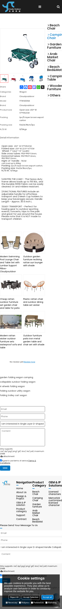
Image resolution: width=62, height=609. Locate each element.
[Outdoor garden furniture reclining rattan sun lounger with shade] (34, 242)
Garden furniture (37, 505)
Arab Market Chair (36, 513)
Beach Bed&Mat (37, 520)
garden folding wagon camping (16, 377)
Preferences (38, 603)
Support (20, 515)
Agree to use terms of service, (18, 461)
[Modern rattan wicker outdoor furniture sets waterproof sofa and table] (11, 322)
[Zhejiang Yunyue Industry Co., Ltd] (12, 6)
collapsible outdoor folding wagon (18, 381)
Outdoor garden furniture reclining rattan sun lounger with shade (33, 261)
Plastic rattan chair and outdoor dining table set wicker (33, 302)
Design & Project (21, 497)
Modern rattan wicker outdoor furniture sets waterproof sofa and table (11, 341)
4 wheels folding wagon (12, 386)
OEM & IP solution (21, 504)
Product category (21, 510)
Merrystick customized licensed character (55, 501)
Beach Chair (35, 493)
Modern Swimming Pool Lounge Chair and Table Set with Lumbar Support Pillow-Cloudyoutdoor (10, 264)
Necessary (12, 603)
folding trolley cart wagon (13, 395)
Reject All (14, 597)
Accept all (47, 597)
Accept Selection (30, 597)
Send (5, 468)
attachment (8, 456)
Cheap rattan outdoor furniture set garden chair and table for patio (10, 304)
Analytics (25, 603)
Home (19, 488)
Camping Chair (37, 499)
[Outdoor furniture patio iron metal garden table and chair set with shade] (34, 322)
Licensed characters (55, 493)
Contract (21, 519)
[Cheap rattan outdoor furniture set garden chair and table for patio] (11, 285)
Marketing (52, 603)
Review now (29, 361)
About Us (21, 492)
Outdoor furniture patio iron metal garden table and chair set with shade (33, 340)
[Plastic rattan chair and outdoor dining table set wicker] (34, 285)
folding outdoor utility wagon (15, 390)
